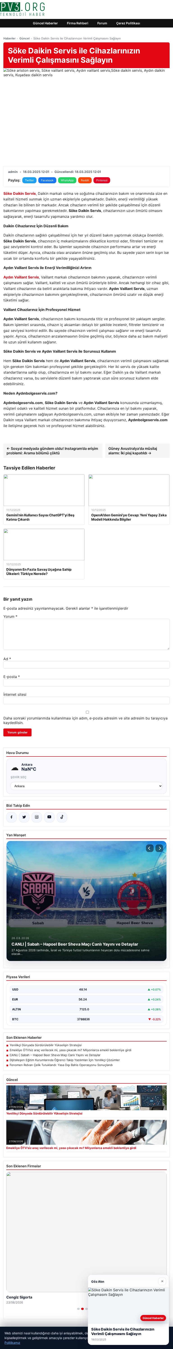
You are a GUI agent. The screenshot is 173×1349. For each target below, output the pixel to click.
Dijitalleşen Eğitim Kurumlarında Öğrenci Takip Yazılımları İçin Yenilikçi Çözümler (65, 1060)
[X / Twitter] (24, 817)
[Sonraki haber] (159, 848)
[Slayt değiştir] (78, 1309)
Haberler (9, 38)
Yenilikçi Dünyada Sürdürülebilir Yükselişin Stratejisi (46, 1045)
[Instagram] (37, 817)
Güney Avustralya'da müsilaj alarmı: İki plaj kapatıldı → (132, 450)
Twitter (29, 180)
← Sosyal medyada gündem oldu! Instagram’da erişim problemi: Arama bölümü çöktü (52, 450)
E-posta (11, 676)
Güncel (24, 38)
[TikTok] (62, 817)
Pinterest (101, 180)
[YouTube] (49, 817)
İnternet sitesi (14, 694)
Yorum (10, 616)
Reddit (85, 180)
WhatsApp (67, 180)
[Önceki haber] (150, 848)
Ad (7, 659)
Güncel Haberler (45, 23)
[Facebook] (11, 817)
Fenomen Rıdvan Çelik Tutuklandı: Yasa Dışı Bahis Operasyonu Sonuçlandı (61, 1065)
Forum (102, 23)
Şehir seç (19, 777)
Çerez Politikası (128, 23)
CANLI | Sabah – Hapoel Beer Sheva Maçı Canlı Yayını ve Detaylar (55, 1055)
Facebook (47, 180)
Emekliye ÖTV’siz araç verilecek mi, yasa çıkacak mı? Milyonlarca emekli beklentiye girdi (70, 1050)
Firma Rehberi (77, 23)
